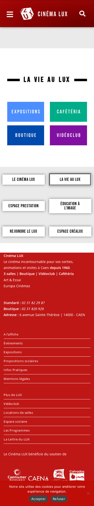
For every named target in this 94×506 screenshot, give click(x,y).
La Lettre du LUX (17, 439)
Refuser (59, 499)
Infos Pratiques (15, 370)
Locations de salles (18, 412)
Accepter (38, 499)
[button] (82, 13)
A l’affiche (11, 334)
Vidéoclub (11, 404)
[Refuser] (88, 493)
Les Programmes (17, 430)
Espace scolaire (15, 421)
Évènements (13, 343)
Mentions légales (17, 379)
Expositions (13, 352)
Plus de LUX (13, 395)
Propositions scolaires (21, 361)
